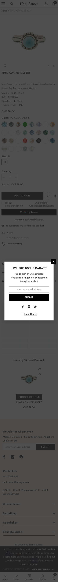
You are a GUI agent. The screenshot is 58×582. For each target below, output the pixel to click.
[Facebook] (23, 307)
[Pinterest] (35, 307)
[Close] (53, 261)
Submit (29, 297)
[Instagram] (29, 307)
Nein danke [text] (30, 314)
